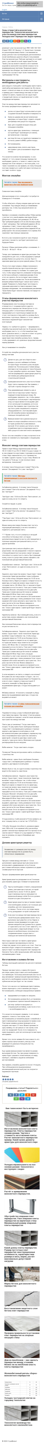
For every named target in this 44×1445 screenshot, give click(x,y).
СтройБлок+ (8, 3)
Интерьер (5, 19)
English (4, 10)
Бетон (4, 14)
